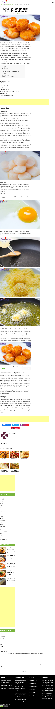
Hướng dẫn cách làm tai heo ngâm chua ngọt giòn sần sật (11, 557)
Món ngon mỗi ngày (9, 4)
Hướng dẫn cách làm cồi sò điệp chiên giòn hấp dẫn (15, 10)
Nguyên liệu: (6, 68)
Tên (1, 666)
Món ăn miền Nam (32, 692)
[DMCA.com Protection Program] (4, 706)
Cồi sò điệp (3, 85)
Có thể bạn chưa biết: (9, 76)
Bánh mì (3, 89)
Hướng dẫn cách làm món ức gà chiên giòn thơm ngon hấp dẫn (11, 550)
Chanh (2, 93)
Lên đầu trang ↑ (52, 706)
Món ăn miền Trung (33, 695)
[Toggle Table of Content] (22, 67)
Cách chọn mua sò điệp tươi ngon (10, 71)
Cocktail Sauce (4, 95)
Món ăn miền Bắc (32, 689)
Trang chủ (2, 4)
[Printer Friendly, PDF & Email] (3, 369)
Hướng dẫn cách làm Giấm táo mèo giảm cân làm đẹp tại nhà (11, 580)
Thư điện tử (2, 669)
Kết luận (4, 73)
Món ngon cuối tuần (33, 686)
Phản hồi (2, 656)
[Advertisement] (24, 102)
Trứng (2, 87)
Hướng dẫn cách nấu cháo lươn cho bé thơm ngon (11, 572)
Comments (6, 75)
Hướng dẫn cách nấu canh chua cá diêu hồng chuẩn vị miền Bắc (11, 566)
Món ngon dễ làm (32, 683)
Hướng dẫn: (6, 70)
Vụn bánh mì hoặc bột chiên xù (7, 91)
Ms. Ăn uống (18, 13)
